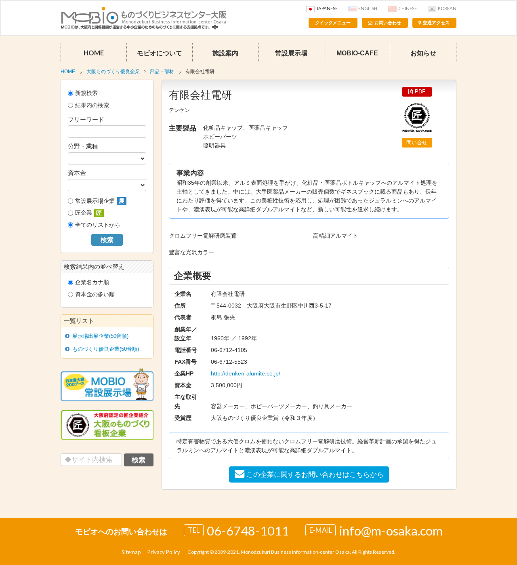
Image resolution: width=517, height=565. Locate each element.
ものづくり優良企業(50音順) (105, 349)
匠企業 (88, 212)
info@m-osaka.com (391, 530)
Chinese (407, 8)
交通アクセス (436, 22)
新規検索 (86, 93)
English (367, 8)
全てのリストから (97, 224)
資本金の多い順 (95, 294)
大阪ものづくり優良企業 (113, 71)
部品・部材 (162, 71)
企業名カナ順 (92, 282)
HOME (94, 53)
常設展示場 (291, 53)
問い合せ (416, 142)
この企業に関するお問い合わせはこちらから (315, 474)
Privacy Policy (163, 552)
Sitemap (131, 552)
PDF (420, 92)
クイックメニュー (333, 22)
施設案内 (225, 53)
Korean (447, 8)
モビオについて (159, 53)
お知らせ (423, 53)
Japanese (327, 8)
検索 (107, 239)
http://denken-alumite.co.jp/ (245, 373)
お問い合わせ (387, 22)
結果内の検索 (92, 105)
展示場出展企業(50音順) (100, 336)
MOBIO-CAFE (357, 53)
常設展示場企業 (99, 201)
